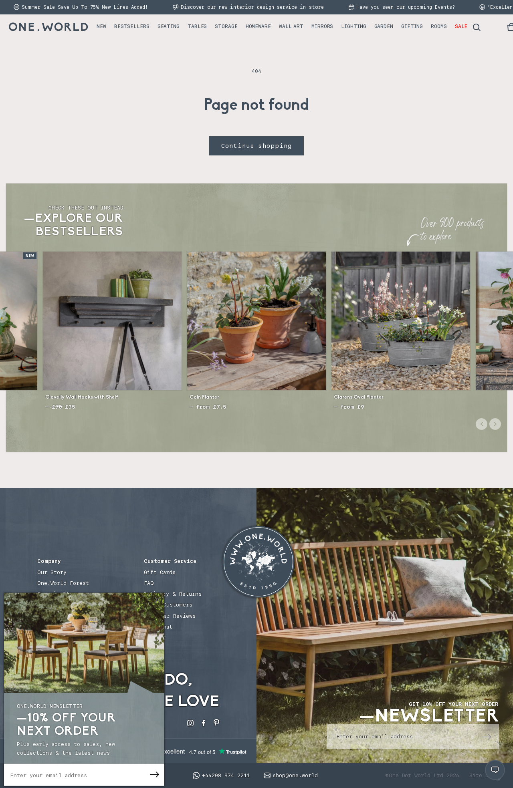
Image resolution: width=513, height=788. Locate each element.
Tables (197, 26)
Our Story (52, 572)
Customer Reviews (170, 616)
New (101, 26)
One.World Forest (63, 583)
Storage (226, 26)
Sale (461, 26)
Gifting (412, 26)
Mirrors (322, 26)
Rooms (439, 26)
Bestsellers (131, 26)
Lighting (353, 26)
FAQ (149, 583)
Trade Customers (168, 605)
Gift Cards (160, 572)
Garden (383, 26)
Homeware (258, 26)
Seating (169, 26)
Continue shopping (256, 145)
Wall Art (291, 26)
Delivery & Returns (173, 594)
